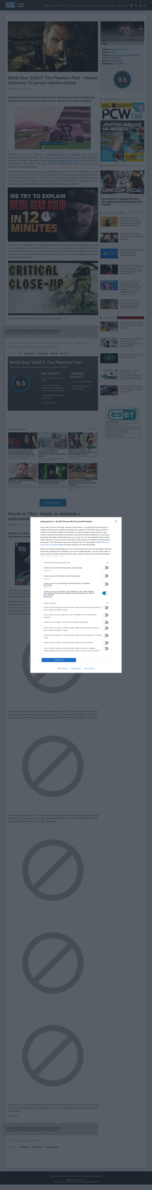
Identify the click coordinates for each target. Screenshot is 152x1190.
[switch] (105, 567)
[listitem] (76, 562)
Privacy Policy (89, 668)
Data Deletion (62, 668)
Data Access (76, 668)
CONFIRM (59, 660)
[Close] (117, 521)
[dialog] (76, 595)
